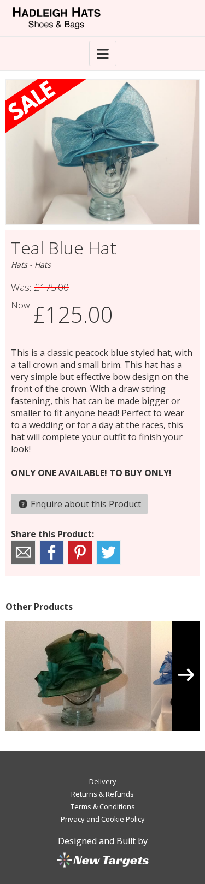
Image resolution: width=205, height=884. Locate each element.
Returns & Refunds (102, 794)
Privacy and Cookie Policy (103, 819)
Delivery (102, 781)
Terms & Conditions (103, 806)
